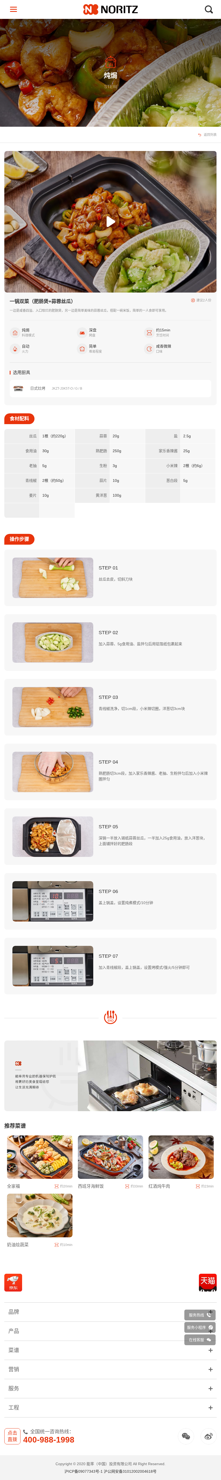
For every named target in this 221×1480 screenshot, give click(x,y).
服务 (13, 1389)
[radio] (203, 388)
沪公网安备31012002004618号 (130, 1471)
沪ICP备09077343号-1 (83, 1471)
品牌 (13, 1312)
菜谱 (13, 1350)
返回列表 (210, 135)
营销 (13, 1369)
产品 (13, 1331)
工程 (13, 1408)
